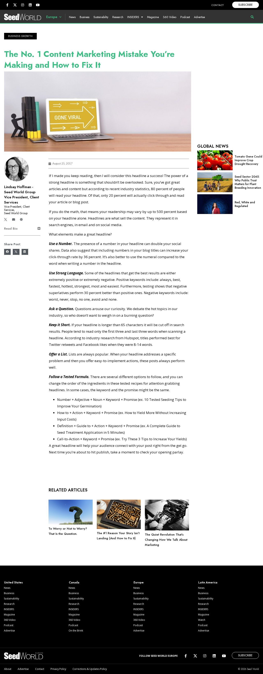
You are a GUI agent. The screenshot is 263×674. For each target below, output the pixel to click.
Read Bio (10, 228)
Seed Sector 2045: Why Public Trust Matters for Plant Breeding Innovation (248, 182)
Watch (201, 620)
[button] (20, 36)
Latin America (207, 582)
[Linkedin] (30, 5)
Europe (51, 17)
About (7, 669)
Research (117, 17)
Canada (74, 582)
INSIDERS (133, 17)
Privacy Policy (58, 669)
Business (84, 17)
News (72, 17)
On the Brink (76, 630)
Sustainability (100, 17)
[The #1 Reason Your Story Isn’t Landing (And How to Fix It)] (119, 528)
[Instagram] (22, 5)
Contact (39, 669)
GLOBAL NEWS (212, 146)
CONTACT (217, 5)
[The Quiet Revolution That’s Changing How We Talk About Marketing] (167, 529)
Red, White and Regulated (245, 204)
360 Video (169, 17)
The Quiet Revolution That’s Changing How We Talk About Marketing (166, 539)
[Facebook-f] (7, 5)
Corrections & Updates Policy (90, 669)
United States (13, 582)
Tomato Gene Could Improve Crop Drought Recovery (248, 160)
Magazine (153, 17)
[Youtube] (38, 5)
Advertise (199, 17)
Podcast (185, 17)
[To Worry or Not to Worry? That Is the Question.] (70, 523)
